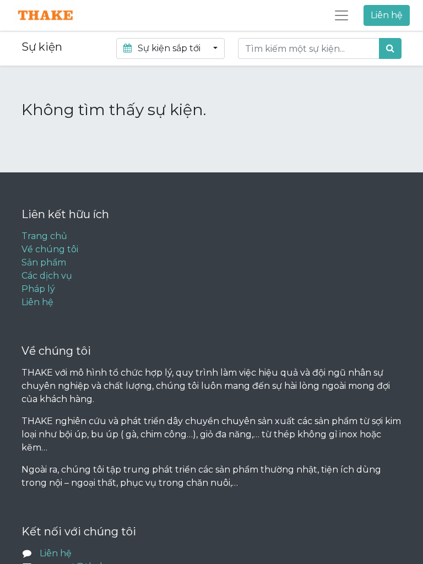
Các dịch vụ (46, 275)
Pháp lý (38, 289)
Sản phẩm (43, 262)
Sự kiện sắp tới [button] (169, 48)
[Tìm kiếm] (390, 48)
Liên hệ (387, 15)
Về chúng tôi (49, 249)
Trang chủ (44, 236)
